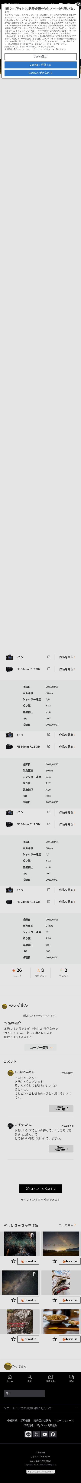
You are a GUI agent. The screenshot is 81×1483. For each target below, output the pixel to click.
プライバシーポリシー (42, 49)
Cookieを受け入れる (40, 72)
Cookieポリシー (33, 47)
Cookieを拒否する (40, 64)
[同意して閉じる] (78, 4)
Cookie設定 (40, 56)
